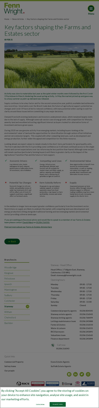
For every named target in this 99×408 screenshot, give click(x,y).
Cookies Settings (40, 404)
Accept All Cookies (58, 404)
